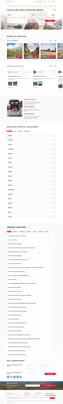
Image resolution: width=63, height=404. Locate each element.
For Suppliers (38, 393)
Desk (37, 394)
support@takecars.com (49, 393)
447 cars (52, 56)
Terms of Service (27, 393)
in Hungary (43, 76)
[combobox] (14, 17)
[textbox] (14, 17)
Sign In (54, 1)
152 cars (35, 56)
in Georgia (19, 76)
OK (52, 398)
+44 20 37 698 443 (50, 395)
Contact (40, 1)
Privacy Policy (26, 394)
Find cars (50, 20)
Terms (36, 1)
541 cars (18, 56)
